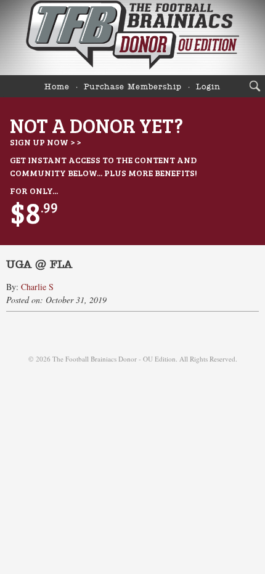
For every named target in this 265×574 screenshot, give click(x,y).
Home (57, 87)
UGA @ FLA (39, 264)
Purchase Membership (133, 87)
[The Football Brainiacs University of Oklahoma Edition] (132, 37)
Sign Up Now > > (45, 142)
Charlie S (37, 287)
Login (208, 87)
